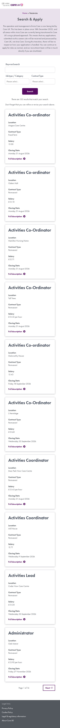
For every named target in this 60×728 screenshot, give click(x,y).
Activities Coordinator (28, 460)
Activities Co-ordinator (29, 115)
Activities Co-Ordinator (29, 230)
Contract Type (37, 75)
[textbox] (19, 81)
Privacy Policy (7, 708)
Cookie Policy (7, 712)
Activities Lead (21, 575)
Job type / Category (14, 75)
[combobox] (17, 81)
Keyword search (13, 64)
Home (24, 13)
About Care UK (8, 720)
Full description (15, 158)
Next (47, 687)
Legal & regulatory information (14, 716)
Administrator (21, 633)
